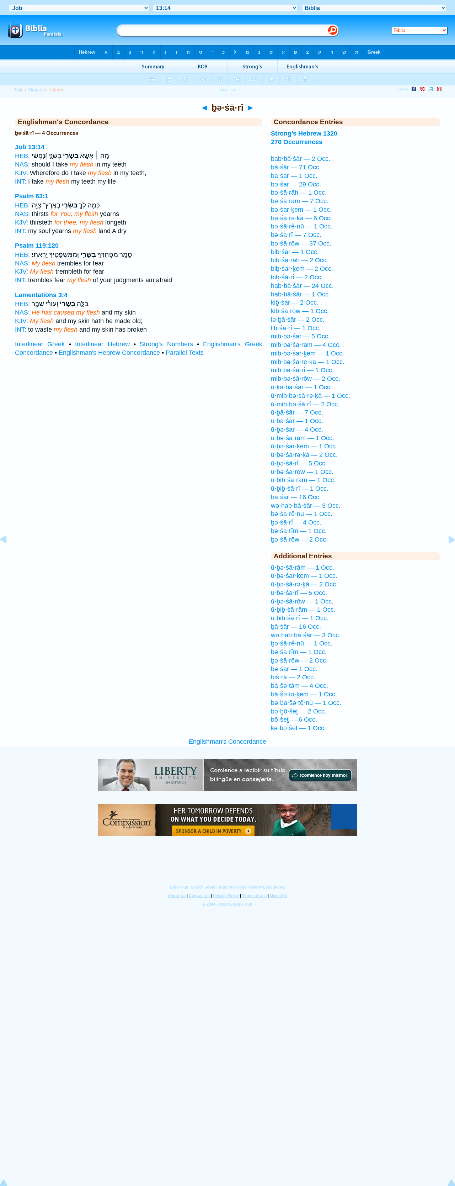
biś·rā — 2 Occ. (293, 677)
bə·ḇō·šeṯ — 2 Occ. (298, 711)
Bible (18, 90)
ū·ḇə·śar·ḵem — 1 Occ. (304, 446)
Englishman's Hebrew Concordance (109, 352)
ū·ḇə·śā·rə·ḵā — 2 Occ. (304, 454)
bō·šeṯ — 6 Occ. (294, 719)
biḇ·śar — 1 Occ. (295, 251)
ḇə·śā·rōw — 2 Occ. (299, 539)
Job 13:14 (29, 147)
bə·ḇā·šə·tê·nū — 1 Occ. (306, 702)
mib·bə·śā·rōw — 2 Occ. (305, 378)
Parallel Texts (185, 352)
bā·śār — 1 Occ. (294, 175)
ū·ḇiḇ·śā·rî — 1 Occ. (299, 488)
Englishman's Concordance (227, 741)
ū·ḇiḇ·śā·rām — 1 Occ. (303, 480)
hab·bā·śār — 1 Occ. (300, 294)
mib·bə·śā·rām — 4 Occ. (306, 344)
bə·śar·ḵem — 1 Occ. (301, 209)
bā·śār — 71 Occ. (296, 167)
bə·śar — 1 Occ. (294, 669)
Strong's (36, 90)
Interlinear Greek (40, 344)
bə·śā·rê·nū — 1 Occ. (301, 226)
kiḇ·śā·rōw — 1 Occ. (300, 311)
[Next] (446, 555)
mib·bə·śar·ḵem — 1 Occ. (307, 353)
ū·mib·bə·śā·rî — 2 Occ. (305, 404)
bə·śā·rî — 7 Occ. (296, 234)
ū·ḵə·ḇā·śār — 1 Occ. (301, 387)
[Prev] (9, 555)
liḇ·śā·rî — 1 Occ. (296, 328)
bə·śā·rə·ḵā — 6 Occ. (301, 218)
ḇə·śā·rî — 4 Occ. (296, 522)
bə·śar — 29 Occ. (296, 184)
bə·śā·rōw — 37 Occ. (301, 243)
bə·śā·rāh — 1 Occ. (299, 192)
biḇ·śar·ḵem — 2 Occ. (302, 268)
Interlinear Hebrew (102, 344)
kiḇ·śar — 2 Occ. (294, 302)
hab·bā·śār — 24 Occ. (302, 285)
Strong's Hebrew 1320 (304, 133)
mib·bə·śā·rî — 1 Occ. (302, 370)
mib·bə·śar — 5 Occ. (300, 336)
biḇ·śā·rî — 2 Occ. (297, 277)
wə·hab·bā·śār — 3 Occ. (306, 505)
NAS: (22, 164)
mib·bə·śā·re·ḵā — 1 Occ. (307, 361)
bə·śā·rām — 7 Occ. (299, 201)
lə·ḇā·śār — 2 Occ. (298, 319)
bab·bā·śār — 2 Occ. (300, 158)
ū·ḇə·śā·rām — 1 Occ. (302, 438)
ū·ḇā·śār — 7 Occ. (297, 412)
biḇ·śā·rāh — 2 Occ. (299, 260)
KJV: (21, 172)
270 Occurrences (296, 142)
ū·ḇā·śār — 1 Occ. (297, 421)
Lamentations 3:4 (41, 295)
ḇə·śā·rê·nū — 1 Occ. (301, 513)
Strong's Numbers (166, 344)
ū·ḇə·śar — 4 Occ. (297, 429)
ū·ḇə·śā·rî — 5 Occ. (299, 463)
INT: (20, 181)
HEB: (22, 155)
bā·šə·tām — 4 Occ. (299, 685)
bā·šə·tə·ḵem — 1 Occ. (304, 694)
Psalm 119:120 (37, 245)
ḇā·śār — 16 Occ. (296, 497)
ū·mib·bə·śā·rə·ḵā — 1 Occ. (310, 395)
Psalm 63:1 (31, 196)
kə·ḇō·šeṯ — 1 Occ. (298, 728)
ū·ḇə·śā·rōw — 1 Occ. (302, 471)
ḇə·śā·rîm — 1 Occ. (299, 530)
